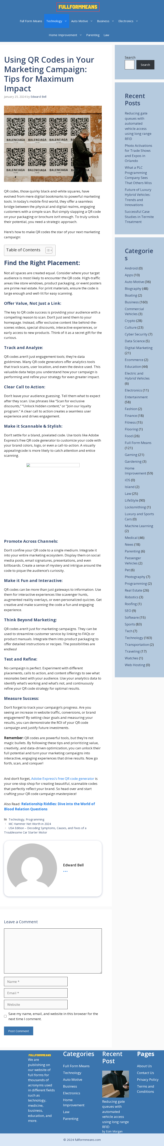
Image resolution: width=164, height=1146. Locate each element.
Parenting (93, 35)
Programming (35, 819)
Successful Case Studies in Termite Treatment (139, 216)
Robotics (131, 597)
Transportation (137, 644)
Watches (131, 658)
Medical (131, 537)
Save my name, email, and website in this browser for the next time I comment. (53, 1016)
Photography (135, 576)
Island (130, 486)
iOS (127, 480)
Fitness (130, 422)
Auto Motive (79, 21)
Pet (127, 570)
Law (106, 35)
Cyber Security (136, 334)
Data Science (135, 341)
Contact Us (145, 1072)
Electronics (125, 21)
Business (103, 21)
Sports (130, 624)
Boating (131, 295)
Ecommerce (134, 359)
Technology (54, 21)
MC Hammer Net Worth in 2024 (30, 824)
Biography (133, 288)
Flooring (131, 429)
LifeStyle (131, 500)
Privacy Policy (148, 1079)
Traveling (132, 651)
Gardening (133, 461)
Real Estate (133, 590)
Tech (128, 631)
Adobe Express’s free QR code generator (62, 778)
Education (133, 366)
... (65, 869)
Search (130, 57)
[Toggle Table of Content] (46, 250)
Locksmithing (135, 507)
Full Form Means (31, 21)
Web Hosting (135, 665)
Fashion (131, 408)
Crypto (130, 320)
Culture (131, 327)
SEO (128, 610)
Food (129, 436)
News (129, 544)
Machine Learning (139, 526)
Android (131, 268)
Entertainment (136, 397)
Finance (131, 415)
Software (132, 617)
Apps (129, 275)
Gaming (131, 454)
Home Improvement (63, 35)
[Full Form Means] (78, 7)
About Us (144, 1066)
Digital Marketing (139, 347)
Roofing (131, 604)
